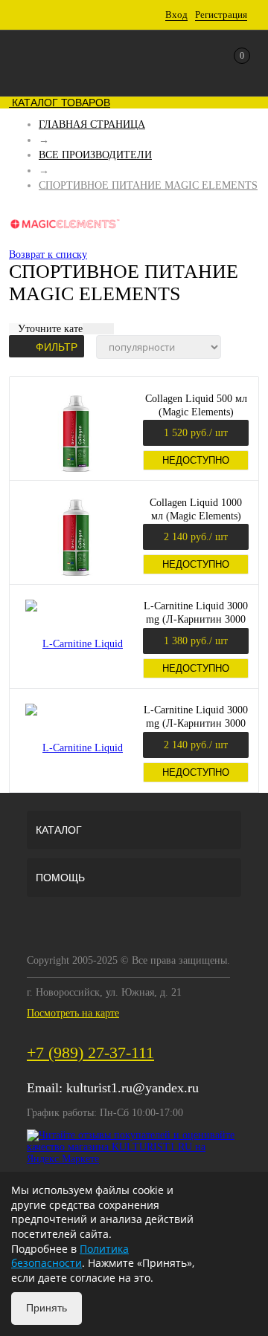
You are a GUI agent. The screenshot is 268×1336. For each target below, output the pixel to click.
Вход (176, 14)
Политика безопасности (70, 1256)
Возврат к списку (48, 254)
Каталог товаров (59, 102)
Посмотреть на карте (73, 1013)
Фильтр (56, 347)
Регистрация (221, 14)
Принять (46, 1308)
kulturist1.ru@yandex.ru (132, 1087)
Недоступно (195, 460)
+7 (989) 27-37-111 (90, 1052)
